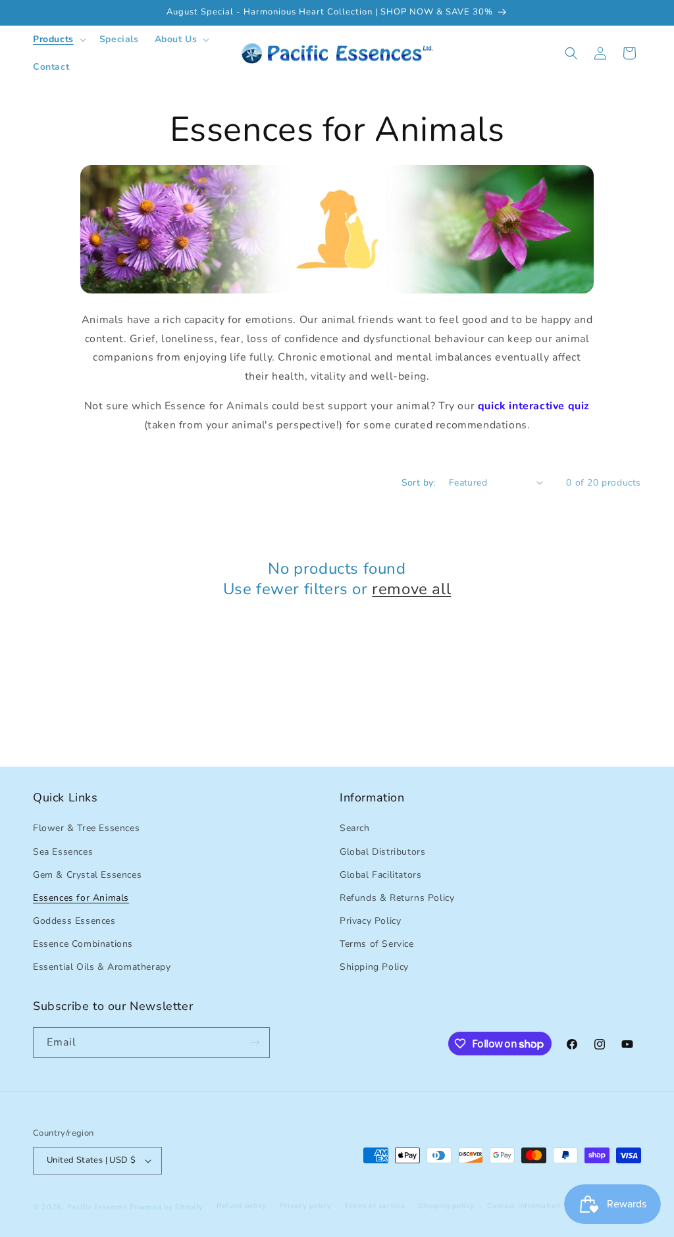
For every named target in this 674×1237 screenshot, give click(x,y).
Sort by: (419, 482)
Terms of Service (377, 944)
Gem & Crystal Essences (87, 875)
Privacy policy (306, 1206)
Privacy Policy (370, 921)
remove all (411, 589)
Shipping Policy (374, 967)
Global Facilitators (380, 875)
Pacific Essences (97, 1207)
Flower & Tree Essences (86, 828)
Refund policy (242, 1206)
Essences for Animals (81, 898)
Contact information (523, 1206)
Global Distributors (382, 852)
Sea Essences (63, 852)
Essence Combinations (83, 944)
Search (355, 828)
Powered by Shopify (167, 1207)
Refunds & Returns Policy (397, 898)
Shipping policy (446, 1206)
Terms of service (374, 1206)
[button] (58, 39)
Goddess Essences (74, 921)
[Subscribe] (254, 1042)
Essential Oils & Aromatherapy (101, 967)
